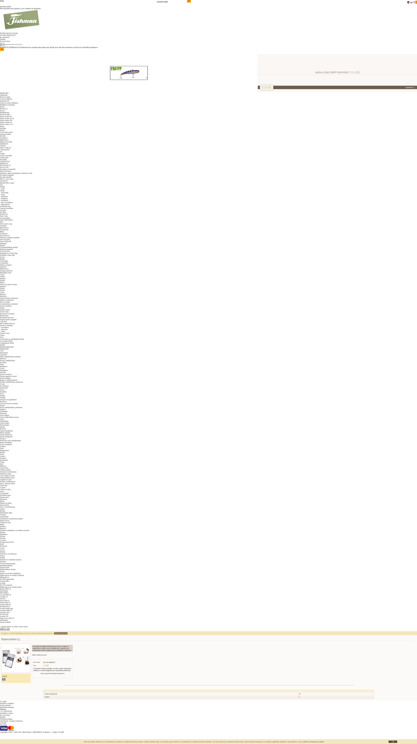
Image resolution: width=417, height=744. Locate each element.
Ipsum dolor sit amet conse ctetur (15, 626)
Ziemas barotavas (6, 374)
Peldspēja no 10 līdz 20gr (8, 253)
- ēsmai (2, 331)
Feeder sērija (4, 312)
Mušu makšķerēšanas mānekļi (10, 357)
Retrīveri (3, 429)
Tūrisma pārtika (5, 470)
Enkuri (2, 556)
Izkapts (2, 427)
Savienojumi (4, 386)
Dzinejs (2, 552)
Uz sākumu (4, 633)
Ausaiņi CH (4, 616)
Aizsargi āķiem (5, 218)
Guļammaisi (4, 468)
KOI (1, 222)
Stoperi (2, 405)
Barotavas (3, 401)
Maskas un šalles (6, 503)
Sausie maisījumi (6, 306)
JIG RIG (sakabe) (6, 585)
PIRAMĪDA (4, 593)
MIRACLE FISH (6, 142)
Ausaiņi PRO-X (5, 595)
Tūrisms (3, 446)
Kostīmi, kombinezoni (7, 482)
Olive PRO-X (5, 601)
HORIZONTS (5, 606)
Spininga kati (4, 101)
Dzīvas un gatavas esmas (8, 284)
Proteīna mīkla (5, 310)
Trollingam (3, 411)
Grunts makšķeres (6, 99)
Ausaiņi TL (4, 597)
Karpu (2, 126)
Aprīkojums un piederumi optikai (11, 519)
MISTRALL (4, 140)
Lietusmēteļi (4, 493)
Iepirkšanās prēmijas (7, 707)
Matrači (2, 452)
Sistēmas (3, 286)
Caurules (3, 540)
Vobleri (2, 277)
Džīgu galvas (4, 577)
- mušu (2, 189)
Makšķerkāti (4, 93)
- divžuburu (4, 196)
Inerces (2, 111)
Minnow (3, 294)
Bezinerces (3, 109)
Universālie (4, 261)
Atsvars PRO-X (5, 605)
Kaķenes (3, 409)
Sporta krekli (4, 505)
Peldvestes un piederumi (8, 554)
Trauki (2, 462)
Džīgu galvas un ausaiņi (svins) (10, 587)
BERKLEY (4, 163)
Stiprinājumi (4, 421)
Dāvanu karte (4, 567)
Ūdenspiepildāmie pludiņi (9, 247)
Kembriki (3, 392)
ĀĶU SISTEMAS (6, 220)
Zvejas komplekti (6, 444)
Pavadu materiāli (5, 177)
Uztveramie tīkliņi (6, 341)
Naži (1, 464)
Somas (2, 571)
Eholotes (3, 562)
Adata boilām (4, 423)
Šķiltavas (3, 466)
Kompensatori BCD (7, 542)
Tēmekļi (3, 515)
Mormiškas (4, 370)
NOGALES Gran (6, 224)
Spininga (3, 128)
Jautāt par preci (41, 655)
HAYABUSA (5, 236)
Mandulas (3, 296)
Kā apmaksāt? (5, 37)
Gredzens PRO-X (6, 610)
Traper (2, 308)
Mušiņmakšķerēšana (7, 347)
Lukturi (2, 456)
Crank (2, 292)
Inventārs (3, 362)
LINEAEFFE (4, 150)
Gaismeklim (4, 263)
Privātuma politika (6, 719)
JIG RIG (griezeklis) (7, 579)
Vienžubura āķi (5, 206)
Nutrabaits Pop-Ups (7, 318)
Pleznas (2, 536)
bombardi (3, 243)
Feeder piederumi (6, 435)
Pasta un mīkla (5, 302)
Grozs (2, 1)
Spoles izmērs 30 (6, 122)
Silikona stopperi (6, 265)
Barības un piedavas (7, 300)
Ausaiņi (2, 583)
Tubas (2, 419)
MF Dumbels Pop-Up (7, 323)
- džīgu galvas (5, 204)
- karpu (2, 195)
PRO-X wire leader (6, 179)
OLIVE (2, 599)
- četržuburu (4, 200)
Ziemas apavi (4, 497)
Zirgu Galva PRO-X (7, 618)
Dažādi (2, 187)
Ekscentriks (4, 591)
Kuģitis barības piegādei (8, 319)
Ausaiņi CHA (5, 612)
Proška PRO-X (5, 603)
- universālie (4, 193)
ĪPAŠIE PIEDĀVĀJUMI (9, 33)
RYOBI (2, 136)
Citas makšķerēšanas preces (9, 417)
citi (1, 152)
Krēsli (2, 454)
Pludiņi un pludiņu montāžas (10, 237)
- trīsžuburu (4, 198)
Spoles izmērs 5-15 (6, 124)
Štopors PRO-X (5, 589)
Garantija (3, 723)
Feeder (2, 130)
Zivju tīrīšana (4, 415)
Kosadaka (3, 159)
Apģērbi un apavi (6, 480)
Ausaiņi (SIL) (4, 581)
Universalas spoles (6, 132)
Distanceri (3, 413)
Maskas (2, 532)
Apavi (2, 491)
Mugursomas (4, 450)
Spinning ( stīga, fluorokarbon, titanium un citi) (16, 173)
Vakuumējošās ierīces (7, 478)
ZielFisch (3, 267)
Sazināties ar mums (6, 713)
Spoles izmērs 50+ (6, 120)
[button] (3, 679)
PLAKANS (4, 614)
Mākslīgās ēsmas (6, 273)
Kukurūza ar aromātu (7, 314)
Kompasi (3, 458)
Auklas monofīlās (6, 156)
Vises (2, 351)
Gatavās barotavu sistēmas (9, 403)
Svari (2, 394)
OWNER (3, 226)
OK (393, 742)
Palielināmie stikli (6, 513)
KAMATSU (4, 230)
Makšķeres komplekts (7, 105)
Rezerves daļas (5, 97)
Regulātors (3, 534)
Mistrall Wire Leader (7, 183)
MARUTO (4, 214)
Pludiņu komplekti (6, 249)
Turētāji (2, 398)
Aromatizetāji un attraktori (9, 304)
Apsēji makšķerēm (6, 431)
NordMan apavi (5, 495)
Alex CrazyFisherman (7, 507)
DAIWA (3, 146)
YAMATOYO (5, 161)
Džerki (2, 288)
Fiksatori (3, 439)
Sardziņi (3, 372)
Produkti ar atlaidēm (7, 703)
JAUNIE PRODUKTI (8, 35)
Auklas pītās (4, 157)
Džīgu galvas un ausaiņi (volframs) (12, 575)
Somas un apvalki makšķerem (10, 573)
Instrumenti (4, 353)
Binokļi (2, 511)
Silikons (3, 278)
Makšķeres (3, 366)
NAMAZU (4, 138)
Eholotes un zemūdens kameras (11, 560)
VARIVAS (3, 234)
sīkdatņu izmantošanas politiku (313, 742)
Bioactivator (4, 316)
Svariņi (2, 384)
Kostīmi (2, 538)
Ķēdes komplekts (6, 442)
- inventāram (4, 327)
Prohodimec (4, 620)
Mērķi (2, 524)
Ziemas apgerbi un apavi (8, 376)
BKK (2, 232)
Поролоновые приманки (9, 298)
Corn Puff (3, 321)
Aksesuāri (3, 355)
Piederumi (3, 499)
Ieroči (2, 544)
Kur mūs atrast (5, 41)
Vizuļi (2, 275)
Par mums (3, 725)
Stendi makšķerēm (6, 437)
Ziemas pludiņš (5, 378)
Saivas (2, 390)
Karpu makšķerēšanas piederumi (11, 407)
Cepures (3, 487)
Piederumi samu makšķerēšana (10, 441)
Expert (2, 257)
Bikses (2, 501)
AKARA (3, 210)
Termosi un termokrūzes (8, 472)
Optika (2, 509)
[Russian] (411, 3)
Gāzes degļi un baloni (7, 476)
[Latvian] (408, 3)
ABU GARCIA (5, 148)
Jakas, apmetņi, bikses (7, 483)
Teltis (2, 364)
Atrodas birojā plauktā (7, 564)
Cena (34, 665)
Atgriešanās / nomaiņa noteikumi (11, 721)
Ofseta (2, 191)
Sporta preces (4, 521)
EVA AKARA (5, 251)
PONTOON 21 (5, 165)
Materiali (3, 359)
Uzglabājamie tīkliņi (7, 343)
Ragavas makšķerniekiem (8, 380)
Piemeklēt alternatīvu (57, 673)
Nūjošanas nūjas (5, 474)
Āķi (1, 185)
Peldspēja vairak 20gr (7, 255)
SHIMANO (4, 144)
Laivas (2, 548)
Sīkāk (34, 655)
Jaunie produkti (5, 622)
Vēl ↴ (2, 43)
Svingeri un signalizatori (8, 400)
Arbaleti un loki (5, 523)
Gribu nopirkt (45, 673)
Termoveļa (3, 485)
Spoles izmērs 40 (6, 116)
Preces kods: (36, 662)
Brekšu (2, 259)
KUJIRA (3, 212)
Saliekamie (3, 95)
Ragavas (3, 528)
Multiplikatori (4, 113)
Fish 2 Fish (4, 216)
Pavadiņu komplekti (7, 175)
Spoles (2, 107)
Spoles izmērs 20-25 (7, 118)
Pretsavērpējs (4, 425)
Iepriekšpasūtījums (6, 565)
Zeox (2, 337)
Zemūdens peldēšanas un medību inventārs (14, 530)
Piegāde (2, 39)
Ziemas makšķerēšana (7, 360)
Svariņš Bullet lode (6, 608)
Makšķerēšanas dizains (8, 569)
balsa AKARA (5, 239)
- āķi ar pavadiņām (6, 202)
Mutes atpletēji (5, 433)
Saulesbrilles (4, 517)
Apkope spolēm (5, 134)
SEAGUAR (4, 167)
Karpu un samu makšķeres (9, 103)
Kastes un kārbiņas (6, 325)
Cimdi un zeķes (5, 489)
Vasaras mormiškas (6, 208)
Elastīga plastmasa (6, 271)
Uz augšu (3, 701)
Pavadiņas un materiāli (7, 169)
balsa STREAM (5, 241)
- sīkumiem (4, 329)
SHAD (2, 290)
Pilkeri (2, 282)
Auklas (2, 154)
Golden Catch (5, 333)
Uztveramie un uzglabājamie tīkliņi (12, 339)
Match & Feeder (5, 171)
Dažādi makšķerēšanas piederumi (11, 382)
